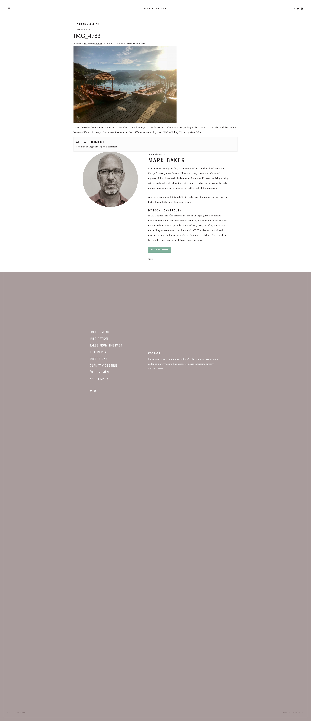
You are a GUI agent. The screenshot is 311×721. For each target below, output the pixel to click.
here (182, 240)
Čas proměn (99, 372)
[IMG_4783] (125, 122)
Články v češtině (103, 365)
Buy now (155, 249)
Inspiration (99, 338)
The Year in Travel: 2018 (133, 43)
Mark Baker (156, 8)
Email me (151, 369)
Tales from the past (106, 345)
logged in (93, 146)
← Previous (79, 29)
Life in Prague (101, 352)
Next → (90, 29)
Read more (152, 259)
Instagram (302, 9)
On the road (99, 332)
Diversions (99, 358)
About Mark (99, 378)
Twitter (298, 9)
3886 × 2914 (111, 43)
